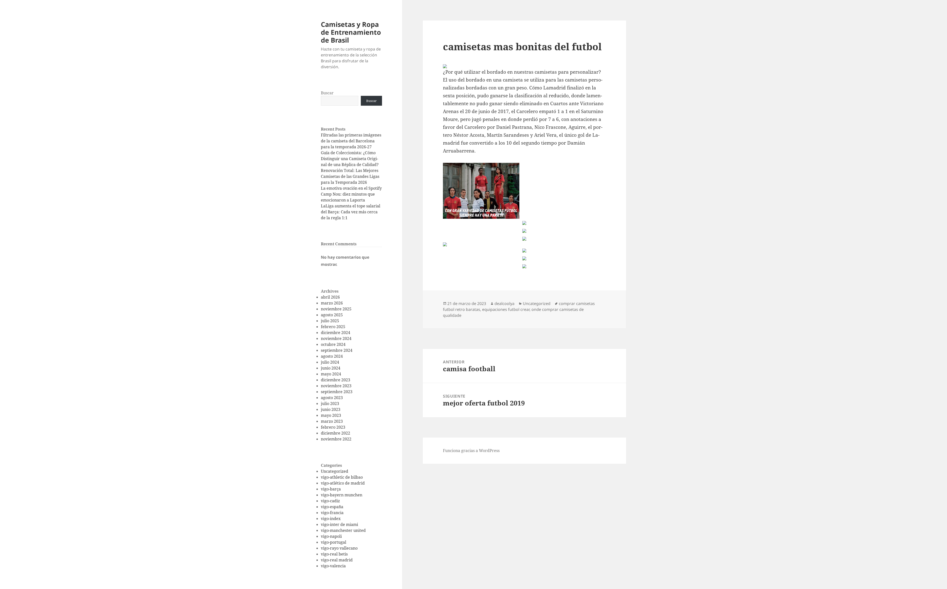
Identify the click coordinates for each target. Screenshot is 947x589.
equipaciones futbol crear (505, 309)
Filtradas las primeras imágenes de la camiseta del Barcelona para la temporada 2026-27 (351, 141)
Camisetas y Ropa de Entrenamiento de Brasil (351, 32)
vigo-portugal (333, 542)
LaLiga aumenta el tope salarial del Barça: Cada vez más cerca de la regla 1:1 (350, 211)
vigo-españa (332, 506)
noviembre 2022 (336, 439)
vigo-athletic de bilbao (342, 477)
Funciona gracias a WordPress (471, 450)
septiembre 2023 (336, 391)
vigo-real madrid (337, 560)
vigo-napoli (331, 536)
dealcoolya (504, 303)
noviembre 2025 (336, 309)
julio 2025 (330, 320)
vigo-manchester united (343, 530)
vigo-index (331, 518)
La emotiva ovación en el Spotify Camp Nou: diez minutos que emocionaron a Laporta (351, 194)
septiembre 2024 (336, 350)
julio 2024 (330, 362)
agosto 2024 (332, 356)
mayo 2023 (331, 415)
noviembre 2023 (336, 385)
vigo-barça (331, 489)
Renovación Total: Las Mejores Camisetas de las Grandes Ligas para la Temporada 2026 (350, 176)
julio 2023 (330, 403)
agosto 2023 (332, 397)
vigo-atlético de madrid (343, 483)
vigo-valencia (333, 566)
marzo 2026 (332, 303)
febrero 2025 (333, 326)
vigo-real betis (334, 554)
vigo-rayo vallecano (339, 548)
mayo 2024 (331, 374)
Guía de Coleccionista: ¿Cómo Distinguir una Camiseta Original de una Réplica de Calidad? (350, 158)
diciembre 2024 (335, 332)
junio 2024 (330, 368)
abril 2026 (330, 297)
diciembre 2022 (335, 433)
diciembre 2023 (335, 380)
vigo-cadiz (330, 501)
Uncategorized (334, 471)
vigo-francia (332, 512)
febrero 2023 (333, 427)
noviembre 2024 (336, 338)
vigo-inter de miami (339, 524)
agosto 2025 (332, 315)
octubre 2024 (333, 344)
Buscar (327, 93)
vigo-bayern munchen (341, 495)
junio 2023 (330, 409)
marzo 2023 (332, 421)
